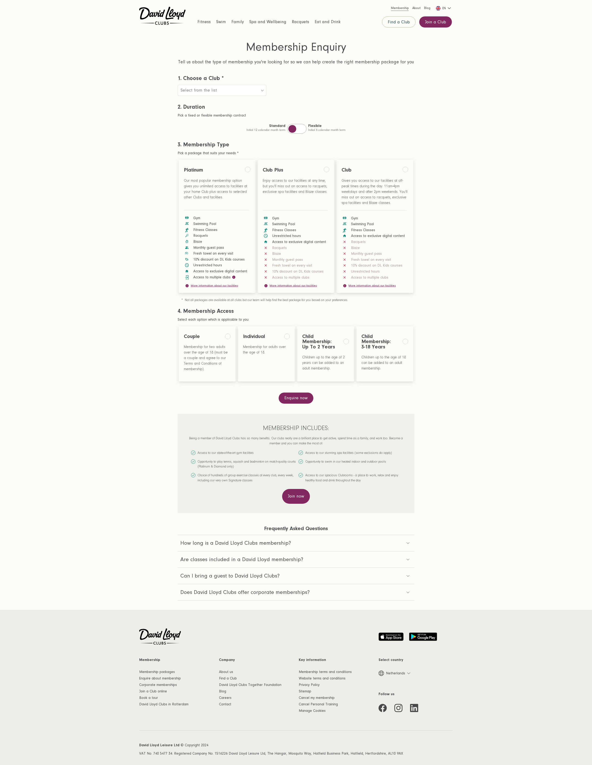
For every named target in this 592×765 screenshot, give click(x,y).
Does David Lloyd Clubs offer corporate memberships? (245, 592)
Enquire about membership (160, 678)
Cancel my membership (317, 698)
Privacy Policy (309, 685)
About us (226, 672)
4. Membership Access (206, 311)
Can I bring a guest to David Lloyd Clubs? (230, 576)
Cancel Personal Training (318, 704)
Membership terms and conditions (325, 672)
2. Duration (191, 107)
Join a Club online (153, 691)
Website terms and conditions (322, 678)
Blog (222, 691)
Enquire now (296, 398)
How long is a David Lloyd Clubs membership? (235, 543)
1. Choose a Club (201, 78)
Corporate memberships (158, 685)
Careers (225, 698)
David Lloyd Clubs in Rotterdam (163, 704)
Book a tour (148, 698)
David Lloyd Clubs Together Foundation (250, 685)
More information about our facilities (214, 285)
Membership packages (157, 672)
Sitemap (305, 691)
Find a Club (399, 22)
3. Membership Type (203, 144)
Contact (225, 704)
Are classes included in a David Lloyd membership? (241, 559)
